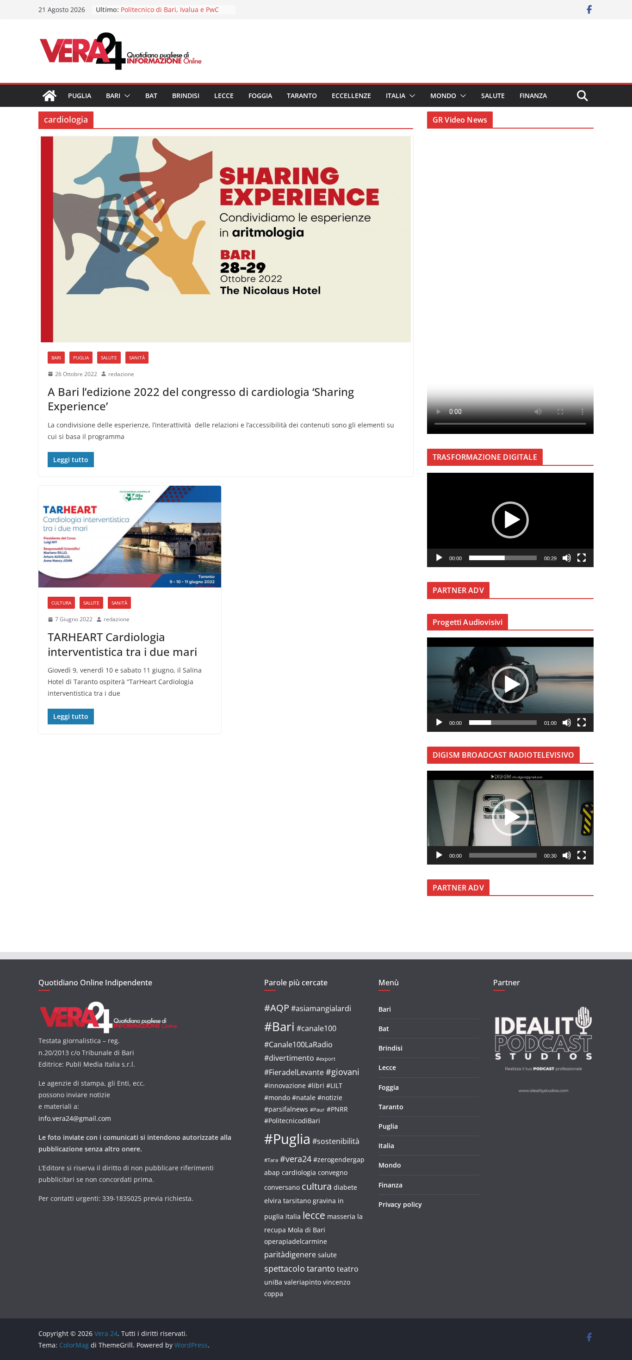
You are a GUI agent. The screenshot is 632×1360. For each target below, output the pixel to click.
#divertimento (289, 1057)
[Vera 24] (49, 96)
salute (327, 1254)
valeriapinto (302, 1282)
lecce (314, 1215)
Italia (395, 95)
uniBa (273, 1282)
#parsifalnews (286, 1109)
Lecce (224, 95)
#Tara (271, 1160)
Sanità (137, 357)
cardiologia (299, 1172)
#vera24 (295, 1158)
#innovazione (285, 1085)
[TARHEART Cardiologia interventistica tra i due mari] (129, 536)
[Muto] (566, 558)
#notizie (329, 1097)
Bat (151, 95)
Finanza (533, 95)
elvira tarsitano (287, 1200)
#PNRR (337, 1109)
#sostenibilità (335, 1141)
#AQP (276, 1007)
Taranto (302, 95)
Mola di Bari (306, 1229)
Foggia (260, 95)
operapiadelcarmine (295, 1241)
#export (325, 1059)
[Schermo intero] (581, 558)
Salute (493, 95)
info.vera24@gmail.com (74, 1118)
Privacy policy (400, 1204)
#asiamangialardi (321, 1008)
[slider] (503, 558)
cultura (317, 1186)
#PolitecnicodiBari (292, 1120)
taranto (321, 1268)
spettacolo (284, 1268)
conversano (282, 1187)
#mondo (277, 1097)
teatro (348, 1268)
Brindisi (185, 95)
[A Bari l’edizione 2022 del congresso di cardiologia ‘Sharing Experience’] (225, 239)
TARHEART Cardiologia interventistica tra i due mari (122, 644)
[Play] (439, 558)
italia (293, 1216)
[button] (125, 95)
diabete (345, 1187)
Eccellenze (351, 95)
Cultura (61, 603)
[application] (510, 520)
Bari (113, 95)
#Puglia (287, 1139)
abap (272, 1172)
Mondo (443, 95)
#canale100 (316, 1028)
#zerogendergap (339, 1159)
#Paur (317, 1110)
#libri (316, 1085)
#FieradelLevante (294, 1072)
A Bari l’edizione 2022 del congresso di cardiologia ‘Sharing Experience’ (201, 399)
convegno (332, 1172)
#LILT (334, 1085)
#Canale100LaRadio (298, 1044)
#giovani (342, 1071)
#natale (304, 1097)
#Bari (279, 1026)
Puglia (79, 95)
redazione (121, 374)
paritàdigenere (290, 1254)
